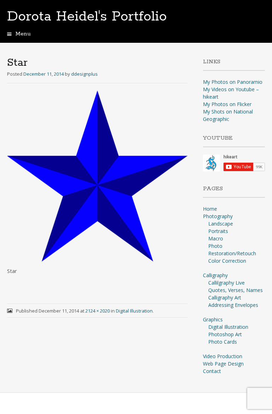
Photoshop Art (225, 334)
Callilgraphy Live (226, 282)
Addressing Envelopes (233, 305)
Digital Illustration (134, 311)
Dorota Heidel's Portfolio (87, 16)
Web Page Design (223, 363)
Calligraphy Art (224, 297)
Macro (215, 238)
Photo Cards (222, 341)
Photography (218, 216)
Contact (212, 371)
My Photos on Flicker (227, 104)
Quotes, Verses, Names (235, 290)
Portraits (218, 231)
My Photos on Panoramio (232, 81)
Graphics (213, 319)
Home (210, 208)
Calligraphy (215, 275)
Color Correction (227, 260)
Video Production (222, 356)
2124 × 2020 (97, 311)
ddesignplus (84, 74)
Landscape (220, 223)
